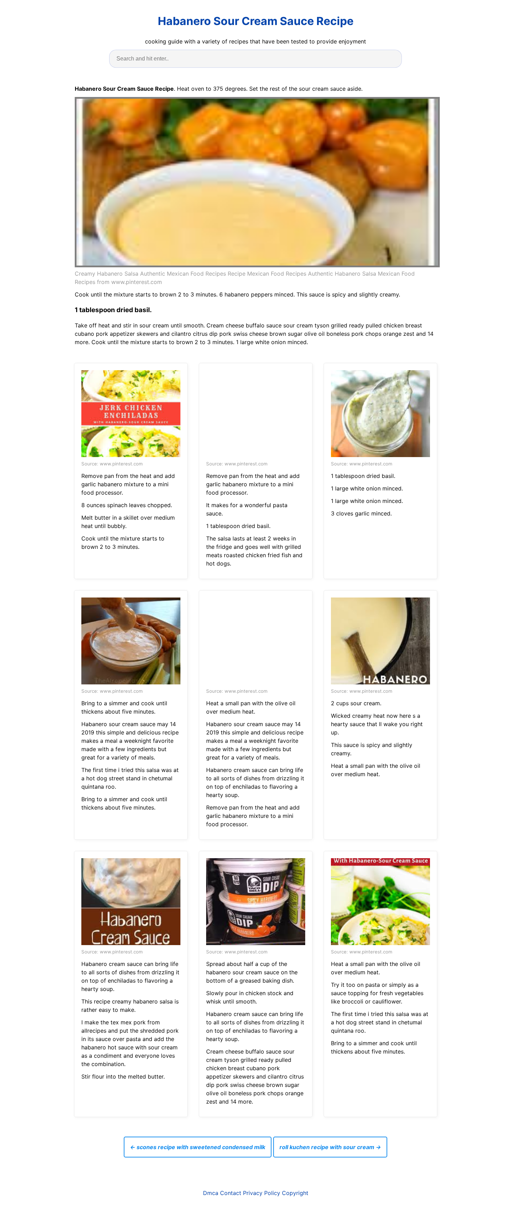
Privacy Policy (261, 1192)
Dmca (210, 1192)
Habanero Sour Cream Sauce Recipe (256, 21)
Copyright (295, 1192)
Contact (230, 1192)
